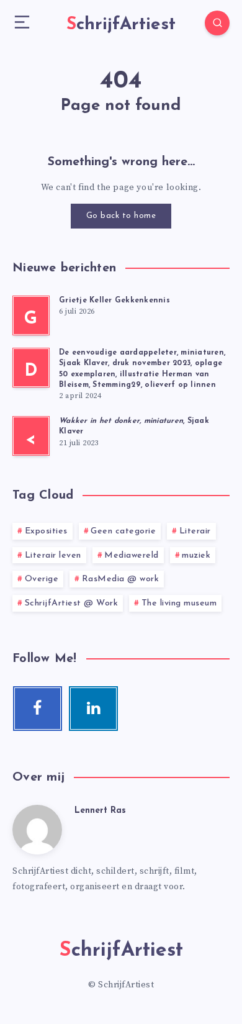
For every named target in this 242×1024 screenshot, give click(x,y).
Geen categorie (123, 531)
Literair (195, 531)
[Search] (217, 23)
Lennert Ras (100, 810)
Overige (42, 579)
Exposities (46, 531)
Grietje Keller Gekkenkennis (114, 300)
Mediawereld (131, 555)
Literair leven (53, 555)
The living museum (179, 603)
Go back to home (121, 216)
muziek (196, 555)
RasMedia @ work (120, 579)
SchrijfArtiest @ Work (72, 603)
